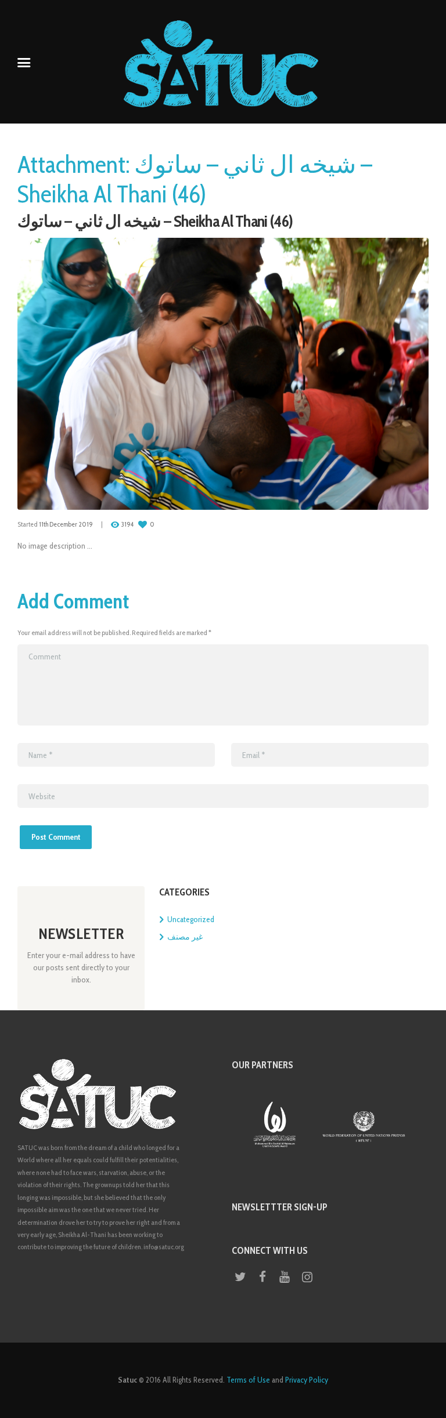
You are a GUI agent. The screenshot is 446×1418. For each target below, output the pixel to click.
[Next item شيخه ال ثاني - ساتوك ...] (326, 374)
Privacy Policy (306, 1380)
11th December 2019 (66, 524)
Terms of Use (248, 1380)
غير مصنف (185, 936)
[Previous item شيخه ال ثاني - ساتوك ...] (120, 374)
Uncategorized (190, 919)
